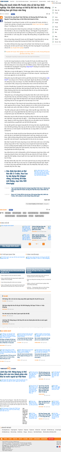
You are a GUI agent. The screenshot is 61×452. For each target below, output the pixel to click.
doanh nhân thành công (33, 213)
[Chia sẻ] (1, 20)
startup (24, 213)
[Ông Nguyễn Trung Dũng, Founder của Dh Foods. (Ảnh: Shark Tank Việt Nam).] (27, 53)
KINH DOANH (51, 438)
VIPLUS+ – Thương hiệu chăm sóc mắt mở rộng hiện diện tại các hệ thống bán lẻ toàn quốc (38, 288)
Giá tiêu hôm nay (50, 429)
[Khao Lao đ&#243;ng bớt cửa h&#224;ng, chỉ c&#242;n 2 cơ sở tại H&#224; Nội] (33, 404)
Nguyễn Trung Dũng (39, 216)
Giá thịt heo (19, 432)
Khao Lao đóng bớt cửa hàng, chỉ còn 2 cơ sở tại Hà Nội (39, 280)
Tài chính (4, 301)
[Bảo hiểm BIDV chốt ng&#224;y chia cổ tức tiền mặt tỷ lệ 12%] (56, 388)
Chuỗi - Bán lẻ (51, 1)
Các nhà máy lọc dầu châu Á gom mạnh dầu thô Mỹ (15, 313)
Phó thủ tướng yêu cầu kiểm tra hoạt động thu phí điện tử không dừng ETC (44, 375)
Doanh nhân (42, 1)
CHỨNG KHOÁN (37, 438)
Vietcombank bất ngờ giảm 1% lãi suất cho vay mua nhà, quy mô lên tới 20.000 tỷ (42, 355)
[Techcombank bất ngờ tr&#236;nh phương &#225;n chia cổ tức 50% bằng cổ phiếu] (25, 335)
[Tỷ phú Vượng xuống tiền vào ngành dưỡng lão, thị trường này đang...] (32, 237)
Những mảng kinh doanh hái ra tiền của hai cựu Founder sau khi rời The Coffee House (38, 276)
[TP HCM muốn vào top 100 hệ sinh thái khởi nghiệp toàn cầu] (12, 265)
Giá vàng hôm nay (6, 429)
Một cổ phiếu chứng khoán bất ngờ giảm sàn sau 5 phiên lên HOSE (42, 338)
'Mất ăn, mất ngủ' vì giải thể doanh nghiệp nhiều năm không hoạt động (38, 284)
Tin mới (5, 296)
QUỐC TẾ (20, 438)
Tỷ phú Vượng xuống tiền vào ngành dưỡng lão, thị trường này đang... (44, 236)
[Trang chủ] (1, 17)
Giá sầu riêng (13, 432)
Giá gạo (25, 432)
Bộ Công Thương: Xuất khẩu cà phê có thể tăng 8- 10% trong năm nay (45, 415)
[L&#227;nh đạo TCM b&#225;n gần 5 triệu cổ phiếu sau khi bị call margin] (56, 416)
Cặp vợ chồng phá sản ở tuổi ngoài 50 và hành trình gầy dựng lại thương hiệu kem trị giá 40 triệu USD (13, 285)
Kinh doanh (4, 1)
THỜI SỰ (5, 438)
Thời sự (18, 360)
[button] (30, 244)
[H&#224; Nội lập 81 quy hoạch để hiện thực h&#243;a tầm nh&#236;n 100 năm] (56, 375)
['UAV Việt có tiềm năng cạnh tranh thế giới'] (32, 229)
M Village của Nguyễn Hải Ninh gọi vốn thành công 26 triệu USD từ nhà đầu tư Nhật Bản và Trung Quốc (8, 341)
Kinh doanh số (34, 1)
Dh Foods (31, 216)
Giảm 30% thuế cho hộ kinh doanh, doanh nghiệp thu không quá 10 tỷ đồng (25, 355)
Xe (56, 1)
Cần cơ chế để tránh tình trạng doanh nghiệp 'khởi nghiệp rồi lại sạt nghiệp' (12, 279)
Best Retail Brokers (38, 432)
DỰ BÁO (10, 438)
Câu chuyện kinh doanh (22, 1)
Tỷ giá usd (20, 429)
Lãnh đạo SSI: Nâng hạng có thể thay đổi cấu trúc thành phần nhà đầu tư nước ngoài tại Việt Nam (24, 321)
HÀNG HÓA (15, 438)
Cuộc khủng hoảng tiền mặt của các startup (11, 282)
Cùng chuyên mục (33, 254)
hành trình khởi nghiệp (10, 216)
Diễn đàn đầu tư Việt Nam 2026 (49, 432)
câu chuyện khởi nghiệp (17, 48)
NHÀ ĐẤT (30, 438)
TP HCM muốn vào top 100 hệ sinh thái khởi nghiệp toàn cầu (12, 271)
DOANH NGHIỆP (44, 438)
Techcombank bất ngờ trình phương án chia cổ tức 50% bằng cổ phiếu (25, 338)
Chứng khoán (5, 323)
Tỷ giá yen (26, 429)
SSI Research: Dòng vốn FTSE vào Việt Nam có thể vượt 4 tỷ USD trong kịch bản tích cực (25, 416)
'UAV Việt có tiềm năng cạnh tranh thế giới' (45, 227)
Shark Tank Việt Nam (38, 24)
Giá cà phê (43, 429)
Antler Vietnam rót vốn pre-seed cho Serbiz (11, 275)
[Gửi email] (49, 13)
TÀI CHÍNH (25, 438)
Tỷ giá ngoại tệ (14, 429)
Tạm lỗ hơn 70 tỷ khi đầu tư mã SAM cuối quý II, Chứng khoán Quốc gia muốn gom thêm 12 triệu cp (44, 389)
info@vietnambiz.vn (9, 449)
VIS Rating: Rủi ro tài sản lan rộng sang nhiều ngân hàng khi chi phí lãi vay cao (23, 299)
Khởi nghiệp (7, 213)
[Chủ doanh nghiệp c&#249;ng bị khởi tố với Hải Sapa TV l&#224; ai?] (56, 404)
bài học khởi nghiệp (17, 213)
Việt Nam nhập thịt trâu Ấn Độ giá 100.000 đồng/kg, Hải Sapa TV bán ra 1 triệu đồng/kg (38, 270)
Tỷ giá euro (31, 429)
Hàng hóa (4, 315)
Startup (12, 1)
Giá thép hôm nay (5, 432)
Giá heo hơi (37, 429)
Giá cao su (30, 432)
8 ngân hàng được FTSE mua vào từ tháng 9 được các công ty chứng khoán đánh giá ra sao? (8, 357)
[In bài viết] (47, 14)
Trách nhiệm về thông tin (7, 450)
